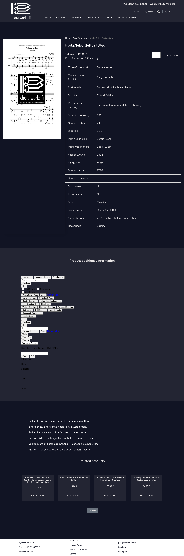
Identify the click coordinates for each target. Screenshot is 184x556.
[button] (158, 11)
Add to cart (171, 55)
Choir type (91, 17)
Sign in (136, 11)
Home (48, 17)
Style (107, 17)
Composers (61, 17)
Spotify (101, 226)
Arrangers (76, 17)
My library (148, 11)
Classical (83, 38)
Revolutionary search (127, 17)
